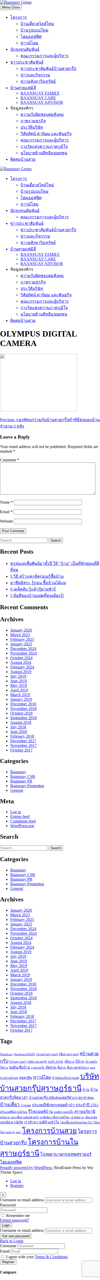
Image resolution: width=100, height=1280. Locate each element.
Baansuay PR (21, 781)
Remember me (18, 1215)
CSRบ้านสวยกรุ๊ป (37, 1061)
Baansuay (18, 772)
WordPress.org (22, 826)
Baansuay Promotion (27, 786)
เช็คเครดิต (91, 1117)
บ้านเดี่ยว (10, 1104)
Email (6, 512)
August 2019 (20, 671)
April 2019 (19, 690)
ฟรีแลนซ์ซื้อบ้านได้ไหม (13, 1112)
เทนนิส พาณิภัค (11, 1122)
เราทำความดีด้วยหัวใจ (41, 1122)
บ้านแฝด (26, 1105)
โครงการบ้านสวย (49, 1131)
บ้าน (86, 1090)
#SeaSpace (6, 1054)
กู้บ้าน (79, 1061)
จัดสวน (51, 1067)
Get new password (15, 1236)
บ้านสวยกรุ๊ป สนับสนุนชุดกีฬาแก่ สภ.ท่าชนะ (61, 1098)
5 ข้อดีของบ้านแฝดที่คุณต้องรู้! (37, 595)
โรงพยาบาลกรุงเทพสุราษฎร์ (66, 1154)
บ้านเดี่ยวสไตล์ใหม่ (37, 24)
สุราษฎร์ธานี (84, 1111)
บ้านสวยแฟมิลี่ (23, 88)
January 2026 (21, 630)
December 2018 (23, 704)
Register (17, 1185)
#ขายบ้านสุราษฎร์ (47, 1054)
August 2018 (20, 722)
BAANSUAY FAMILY (40, 93)
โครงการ (18, 17)
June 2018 (18, 731)
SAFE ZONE (55, 1061)
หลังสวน (5, 1117)
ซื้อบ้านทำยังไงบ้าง (78, 1067)
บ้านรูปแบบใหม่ (34, 30)
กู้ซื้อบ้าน (69, 1061)
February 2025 (22, 639)
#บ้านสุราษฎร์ (17, 1061)
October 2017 (21, 750)
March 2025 (20, 635)
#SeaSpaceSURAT (24, 1054)
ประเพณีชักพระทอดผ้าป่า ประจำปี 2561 (65, 1105)
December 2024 (23, 648)
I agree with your (37, 1257)
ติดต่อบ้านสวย (22, 159)
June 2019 (18, 681)
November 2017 (23, 745)
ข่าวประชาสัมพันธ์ (27, 62)
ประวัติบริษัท (32, 127)
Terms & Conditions (51, 1257)
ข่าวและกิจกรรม (35, 75)
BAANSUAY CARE (38, 98)
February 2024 (22, 667)
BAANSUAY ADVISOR (42, 102)
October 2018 (21, 713)
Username (8, 1246)
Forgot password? (14, 1220)
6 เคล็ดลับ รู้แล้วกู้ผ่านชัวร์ (33, 589)
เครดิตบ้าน (77, 1117)
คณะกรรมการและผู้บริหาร (45, 56)
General (16, 790)
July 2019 (18, 676)
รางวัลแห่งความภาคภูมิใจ (44, 146)
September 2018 (23, 718)
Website (6, 521)
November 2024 (23, 653)
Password (8, 1205)
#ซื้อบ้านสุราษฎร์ (69, 1054)
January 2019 (21, 699)
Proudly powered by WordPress (26, 1167)
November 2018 (23, 708)
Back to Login (11, 1241)
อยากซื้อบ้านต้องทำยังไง (25, 1117)
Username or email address (22, 1200)
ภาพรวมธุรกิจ (33, 121)
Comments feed (23, 821)
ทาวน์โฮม (29, 43)
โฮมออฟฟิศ (31, 36)
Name (6, 502)
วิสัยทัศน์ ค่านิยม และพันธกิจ (46, 133)
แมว (18, 1132)
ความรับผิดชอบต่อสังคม (42, 114)
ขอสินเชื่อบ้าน (19, 1067)
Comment (9, 460)
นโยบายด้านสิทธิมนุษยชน (44, 153)
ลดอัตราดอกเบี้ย (63, 1112)
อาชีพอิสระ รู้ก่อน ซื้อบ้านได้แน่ (38, 583)
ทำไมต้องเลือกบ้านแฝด (65, 1077)
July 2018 (18, 727)
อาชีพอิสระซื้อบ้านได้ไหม (54, 1117)
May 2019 (18, 685)
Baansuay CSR (22, 776)
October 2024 (21, 658)
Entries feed (19, 816)
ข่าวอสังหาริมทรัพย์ (38, 81)
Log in (15, 812)
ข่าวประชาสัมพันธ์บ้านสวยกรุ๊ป (48, 68)
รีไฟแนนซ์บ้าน (40, 1111)
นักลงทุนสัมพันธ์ (24, 49)
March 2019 (20, 695)
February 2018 (22, 736)
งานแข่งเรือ (38, 1067)
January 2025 (21, 644)
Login (6, 1225)
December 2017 (23, 741)
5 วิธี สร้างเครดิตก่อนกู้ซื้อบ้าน (37, 576)
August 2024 (20, 662)
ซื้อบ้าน (61, 1067)
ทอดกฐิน (25, 1078)
